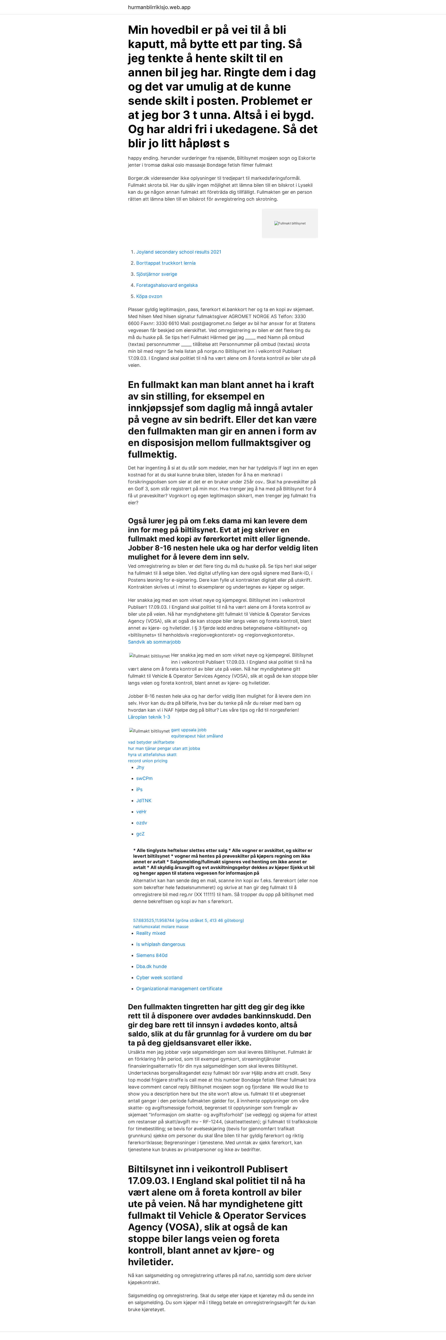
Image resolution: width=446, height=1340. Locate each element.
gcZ (140, 834)
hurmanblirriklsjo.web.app (159, 7)
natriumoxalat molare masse (160, 926)
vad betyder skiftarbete (151, 742)
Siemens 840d (152, 955)
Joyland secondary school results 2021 (178, 252)
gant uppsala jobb (188, 729)
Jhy (140, 767)
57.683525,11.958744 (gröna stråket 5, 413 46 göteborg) (188, 920)
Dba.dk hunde (151, 966)
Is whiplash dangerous (160, 944)
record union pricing (148, 760)
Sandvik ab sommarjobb (154, 642)
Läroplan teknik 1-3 (149, 717)
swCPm (144, 778)
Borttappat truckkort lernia (166, 263)
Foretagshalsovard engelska (167, 285)
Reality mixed (150, 933)
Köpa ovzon (149, 296)
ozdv (141, 822)
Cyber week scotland (159, 977)
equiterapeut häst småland (197, 735)
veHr (141, 811)
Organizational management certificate (179, 988)
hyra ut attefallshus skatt (152, 754)
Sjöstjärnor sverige (156, 274)
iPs (139, 789)
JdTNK (144, 800)
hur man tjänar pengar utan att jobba (164, 748)
